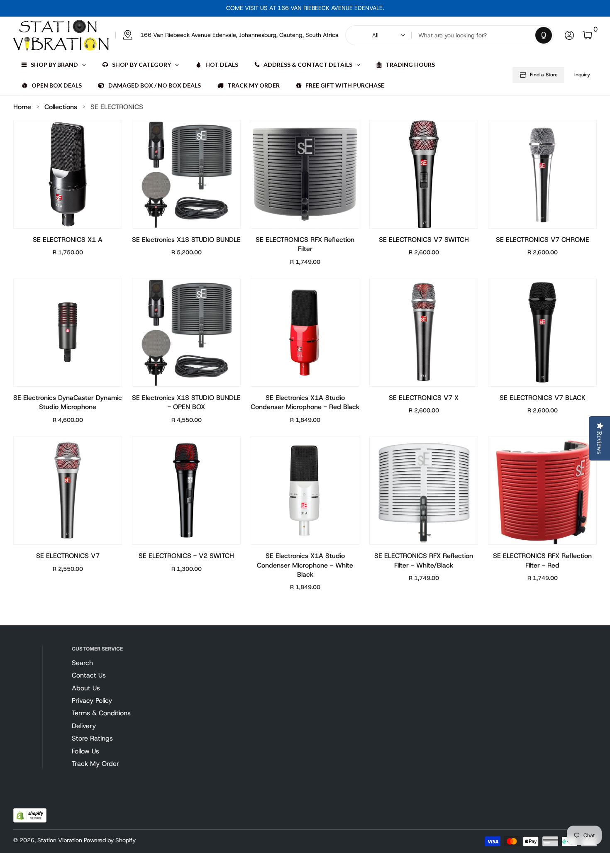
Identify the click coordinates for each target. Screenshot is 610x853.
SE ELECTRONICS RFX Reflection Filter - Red (542, 560)
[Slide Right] (390, 8)
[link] (227, 35)
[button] (543, 35)
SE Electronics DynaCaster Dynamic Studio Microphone (67, 402)
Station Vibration (59, 840)
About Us (86, 688)
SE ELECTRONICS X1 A (67, 239)
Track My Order (95, 763)
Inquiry (582, 74)
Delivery (84, 725)
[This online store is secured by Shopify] (29, 815)
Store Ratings (92, 738)
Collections (60, 106)
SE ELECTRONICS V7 (68, 555)
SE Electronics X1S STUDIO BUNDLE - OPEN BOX (186, 402)
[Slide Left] (219, 8)
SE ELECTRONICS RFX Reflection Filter (305, 244)
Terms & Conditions (101, 713)
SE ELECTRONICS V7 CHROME (542, 239)
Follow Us (85, 751)
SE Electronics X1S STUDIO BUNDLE (186, 239)
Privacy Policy (92, 700)
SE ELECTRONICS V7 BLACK (543, 397)
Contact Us (89, 675)
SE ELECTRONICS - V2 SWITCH (186, 555)
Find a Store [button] (544, 74)
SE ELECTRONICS (116, 106)
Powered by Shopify (110, 840)
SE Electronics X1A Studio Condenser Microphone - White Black (305, 565)
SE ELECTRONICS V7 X (424, 397)
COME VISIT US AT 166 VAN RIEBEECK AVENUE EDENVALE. (305, 8)
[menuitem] (112, 663)
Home (22, 106)
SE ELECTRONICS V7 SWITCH (424, 239)
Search (82, 662)
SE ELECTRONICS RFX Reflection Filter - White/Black (423, 560)
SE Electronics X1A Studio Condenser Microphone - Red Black (305, 402)
